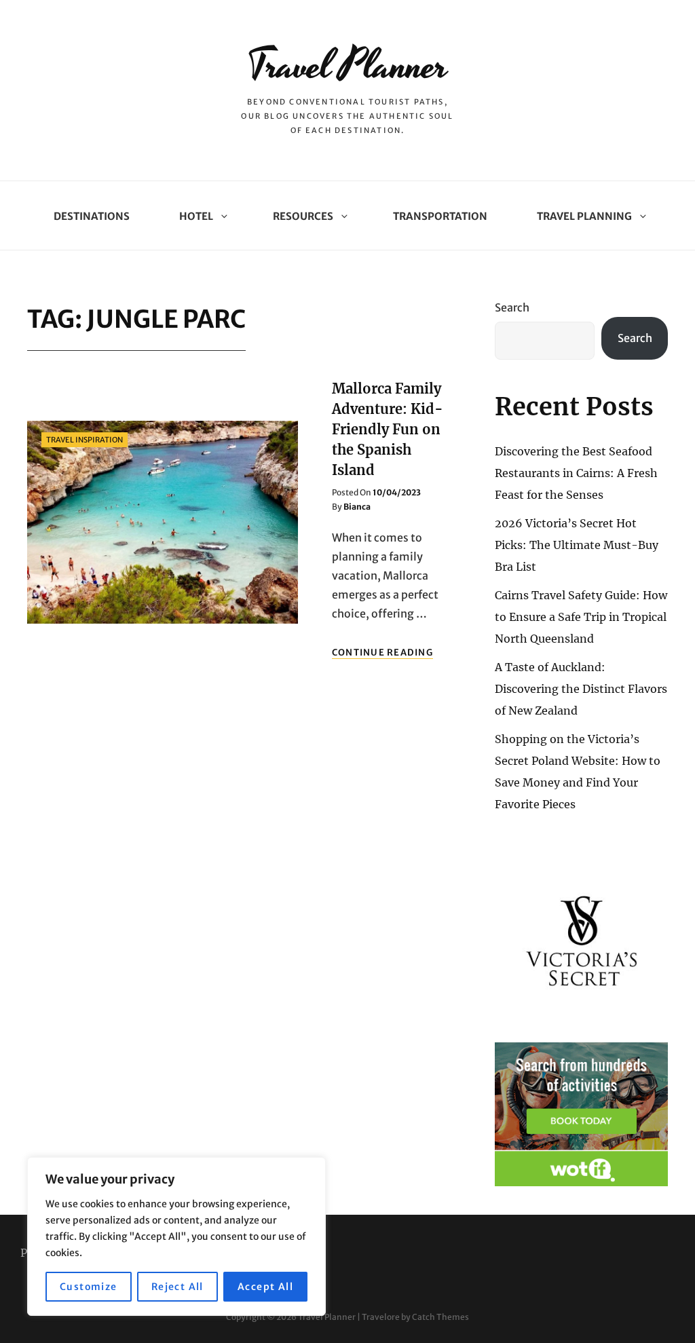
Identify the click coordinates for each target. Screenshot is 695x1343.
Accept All (265, 1287)
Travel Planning (584, 216)
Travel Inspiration (84, 439)
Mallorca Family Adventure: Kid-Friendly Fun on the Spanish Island (387, 429)
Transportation (440, 216)
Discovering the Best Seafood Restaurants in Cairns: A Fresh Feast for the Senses (576, 473)
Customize (88, 1287)
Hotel (196, 216)
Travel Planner (347, 66)
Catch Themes (440, 1317)
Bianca (357, 507)
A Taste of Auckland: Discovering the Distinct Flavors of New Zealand (581, 688)
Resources (303, 216)
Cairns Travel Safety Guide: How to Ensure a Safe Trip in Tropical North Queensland (581, 616)
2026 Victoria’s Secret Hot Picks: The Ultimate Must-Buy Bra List (576, 544)
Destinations (92, 216)
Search (512, 307)
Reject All (177, 1287)
